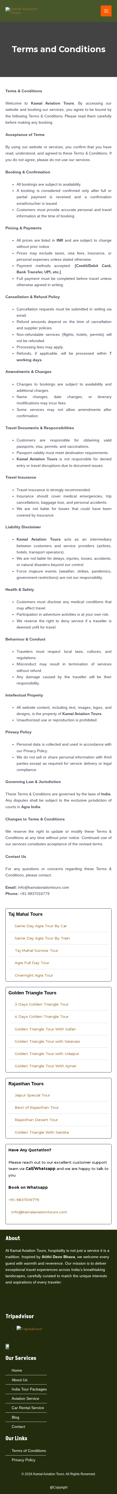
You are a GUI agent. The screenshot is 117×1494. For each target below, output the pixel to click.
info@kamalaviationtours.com (39, 1212)
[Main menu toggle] (106, 11)
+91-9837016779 (23, 1199)
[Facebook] (8, 1302)
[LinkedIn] (21, 1302)
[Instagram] (15, 1302)
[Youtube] (28, 1302)
